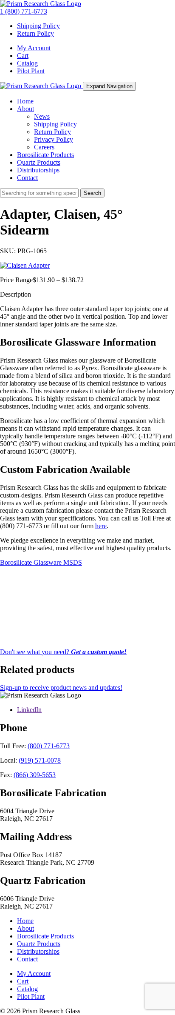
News (42, 116)
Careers (44, 147)
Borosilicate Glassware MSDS (41, 562)
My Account (34, 47)
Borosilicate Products (45, 154)
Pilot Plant (31, 70)
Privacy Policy (53, 139)
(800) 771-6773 (49, 745)
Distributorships (38, 170)
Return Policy (35, 33)
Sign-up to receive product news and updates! (61, 687)
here (101, 525)
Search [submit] (92, 193)
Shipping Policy (38, 25)
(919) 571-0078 (40, 760)
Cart (22, 55)
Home (25, 101)
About (25, 108)
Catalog (27, 63)
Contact (27, 177)
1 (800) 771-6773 (23, 11)
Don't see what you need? (63, 651)
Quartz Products (38, 162)
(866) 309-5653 (35, 774)
